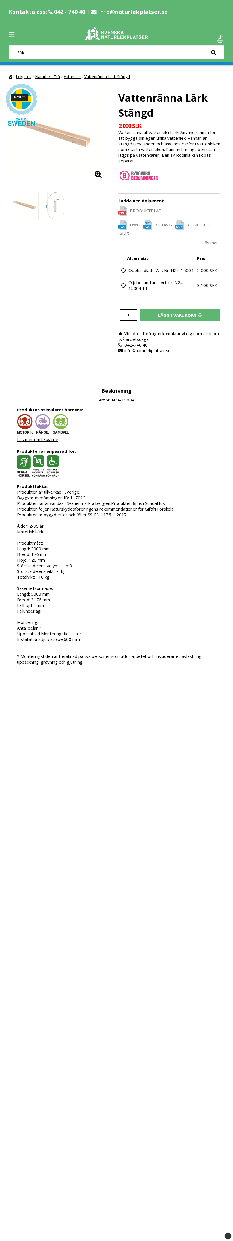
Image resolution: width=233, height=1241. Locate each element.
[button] (220, 40)
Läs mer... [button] (211, 242)
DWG (135, 225)
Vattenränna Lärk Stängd (107, 76)
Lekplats (23, 76)
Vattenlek (72, 76)
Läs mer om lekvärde (37, 439)
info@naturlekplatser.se (133, 12)
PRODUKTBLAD (146, 210)
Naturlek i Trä (47, 76)
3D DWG (163, 225)
